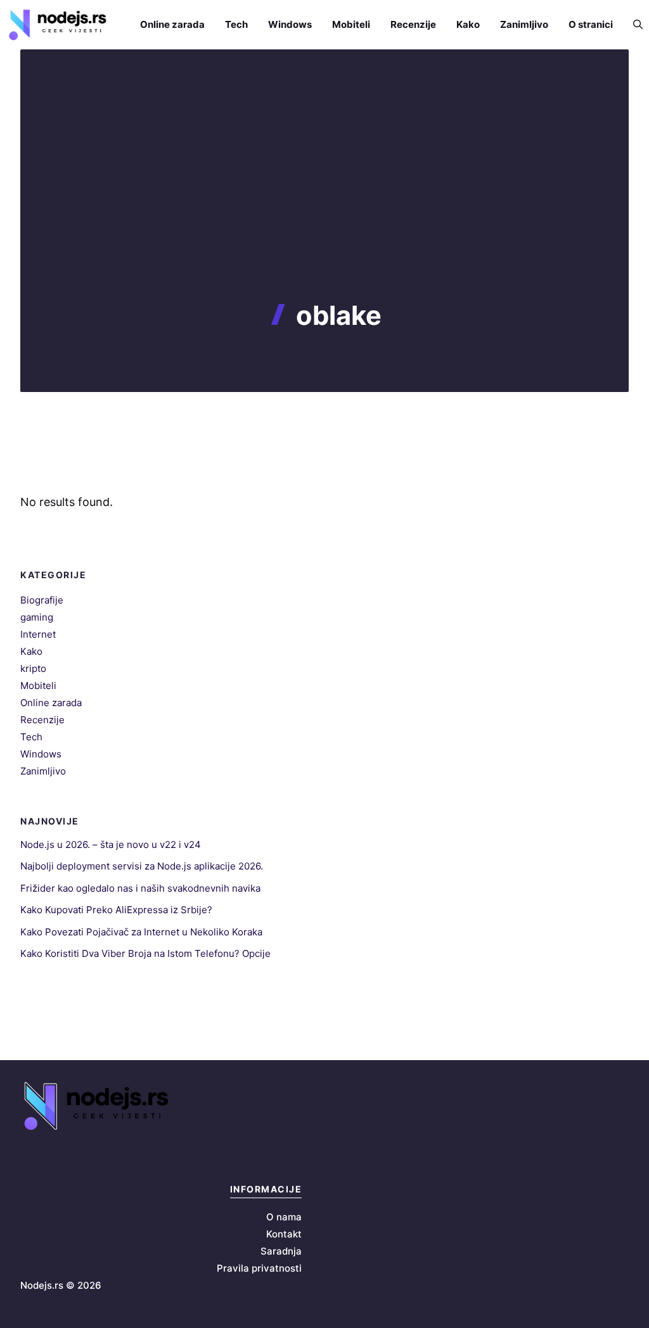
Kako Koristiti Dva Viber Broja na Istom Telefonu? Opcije (145, 953)
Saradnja (281, 1251)
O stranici (591, 24)
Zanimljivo (524, 24)
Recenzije (413, 24)
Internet (38, 634)
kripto (33, 668)
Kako (468, 24)
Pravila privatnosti (259, 1268)
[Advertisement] (324, 205)
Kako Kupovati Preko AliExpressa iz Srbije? (116, 910)
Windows (290, 24)
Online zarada (172, 24)
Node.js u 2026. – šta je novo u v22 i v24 (110, 844)
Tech (236, 24)
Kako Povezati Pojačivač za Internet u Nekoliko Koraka (141, 932)
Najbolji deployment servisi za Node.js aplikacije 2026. (141, 866)
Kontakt (284, 1234)
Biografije (41, 600)
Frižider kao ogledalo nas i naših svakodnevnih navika (140, 888)
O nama (284, 1217)
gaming (36, 617)
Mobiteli (351, 24)
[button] (633, 24)
